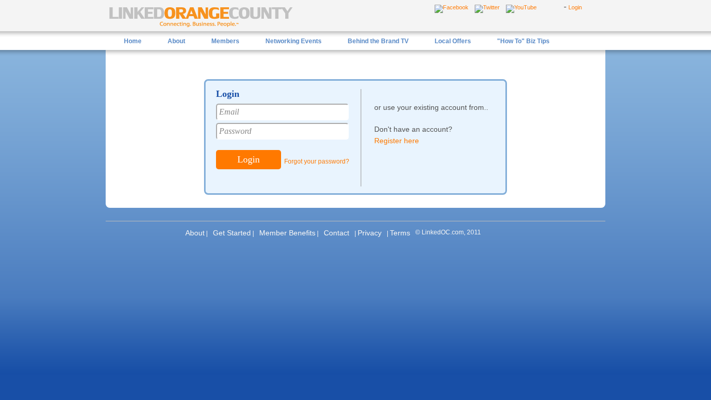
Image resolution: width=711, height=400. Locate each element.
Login (575, 7)
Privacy (370, 233)
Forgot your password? (316, 161)
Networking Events (293, 41)
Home (133, 41)
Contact (336, 233)
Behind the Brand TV (378, 41)
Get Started (232, 233)
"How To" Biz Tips (523, 41)
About (176, 41)
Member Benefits (287, 233)
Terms (400, 233)
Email (229, 111)
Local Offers (453, 41)
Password (235, 131)
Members (225, 41)
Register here (396, 140)
